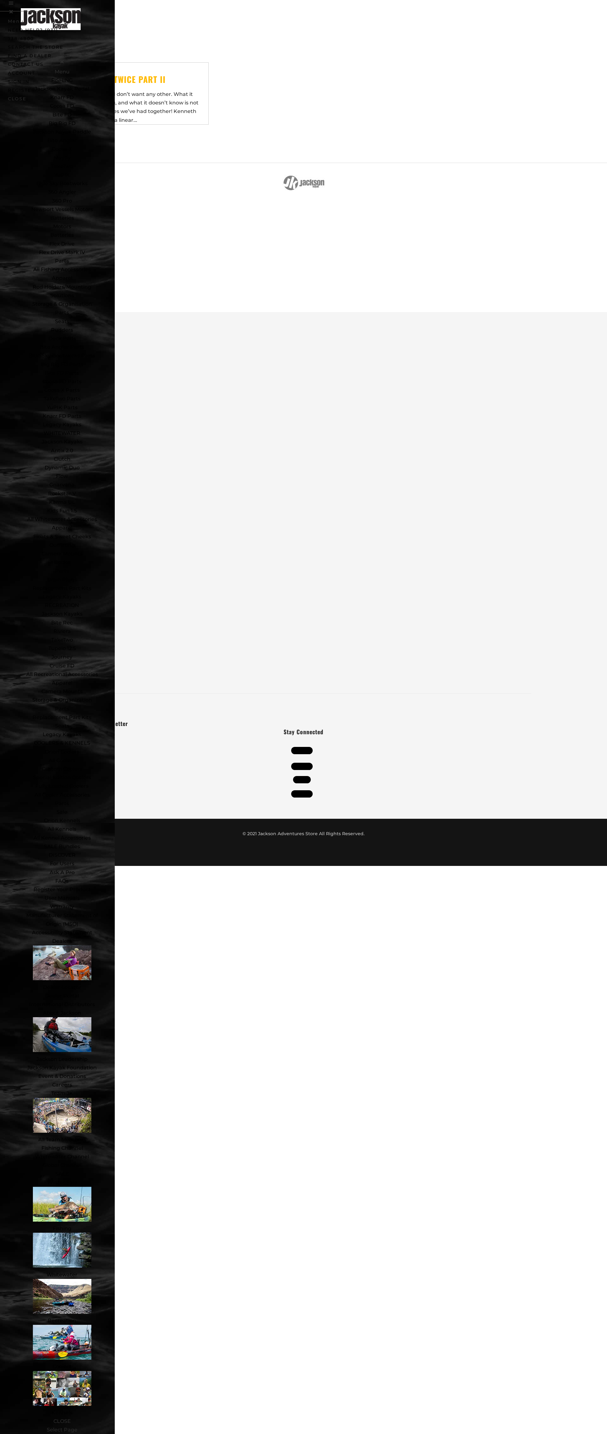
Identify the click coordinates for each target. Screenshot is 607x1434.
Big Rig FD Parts (62, 364)
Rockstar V (62, 494)
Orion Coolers (62, 752)
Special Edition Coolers (62, 777)
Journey (62, 657)
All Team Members (62, 1140)
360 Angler (62, 192)
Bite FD (61, 115)
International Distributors (62, 1004)
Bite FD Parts (62, 373)
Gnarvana (62, 485)
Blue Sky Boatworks (62, 183)
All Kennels (62, 829)
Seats (62, 321)
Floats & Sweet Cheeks (62, 537)
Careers (62, 1085)
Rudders (62, 330)
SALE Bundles (62, 846)
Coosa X (62, 149)
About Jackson (62, 1013)
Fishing (62, 1228)
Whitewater (61, 1275)
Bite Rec (62, 623)
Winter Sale (62, 1183)
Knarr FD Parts (62, 416)
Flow (62, 476)
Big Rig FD (62, 123)
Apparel (62, 278)
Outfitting (62, 545)
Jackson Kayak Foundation (62, 1068)
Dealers (62, 941)
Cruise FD (62, 666)
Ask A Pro (62, 872)
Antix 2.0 (62, 451)
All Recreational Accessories (62, 674)
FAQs (62, 881)
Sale (62, 812)
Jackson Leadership (62, 1059)
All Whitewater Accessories (62, 519)
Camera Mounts (62, 554)
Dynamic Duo (62, 468)
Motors (62, 226)
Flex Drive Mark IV (62, 252)
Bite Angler (62, 140)
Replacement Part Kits (62, 588)
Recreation (62, 1321)
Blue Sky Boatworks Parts (62, 356)
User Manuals (62, 898)
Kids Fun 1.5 (62, 511)
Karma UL (62, 502)
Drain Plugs (62, 580)
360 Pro (62, 201)
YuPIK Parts (62, 407)
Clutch (62, 459)
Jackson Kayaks (62, 442)
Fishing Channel (62, 1148)
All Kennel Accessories (62, 838)
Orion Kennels (62, 820)
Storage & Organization (62, 700)
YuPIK (62, 175)
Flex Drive (62, 244)
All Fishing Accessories (62, 269)
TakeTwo (62, 166)
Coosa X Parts (62, 390)
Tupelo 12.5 (62, 648)
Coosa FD (62, 106)
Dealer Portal (62, 996)
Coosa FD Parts (62, 382)
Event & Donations (62, 1076)
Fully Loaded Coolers (62, 786)
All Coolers (62, 760)
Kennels (62, 1413)
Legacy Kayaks (62, 425)
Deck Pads (62, 338)
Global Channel (62, 1165)
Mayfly (62, 158)
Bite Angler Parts (62, 347)
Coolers (61, 1366)
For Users (62, 864)
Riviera (62, 631)
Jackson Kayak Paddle (62, 132)
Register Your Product (62, 889)
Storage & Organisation (62, 304)
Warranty (62, 907)
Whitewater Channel (62, 1157)
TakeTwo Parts (62, 399)
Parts (62, 261)
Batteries (62, 235)
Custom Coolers (62, 769)
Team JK (62, 1093)
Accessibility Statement (62, 933)
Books (62, 562)
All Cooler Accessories (62, 795)
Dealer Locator (62, 987)
